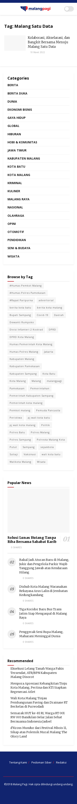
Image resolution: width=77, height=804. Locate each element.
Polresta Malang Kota (51, 439)
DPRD (52, 329)
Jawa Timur (17, 150)
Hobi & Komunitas (22, 142)
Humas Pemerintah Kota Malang (31, 344)
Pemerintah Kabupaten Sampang (31, 395)
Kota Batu (16, 166)
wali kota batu (51, 454)
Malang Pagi (20, 784)
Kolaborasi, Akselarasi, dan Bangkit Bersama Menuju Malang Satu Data (49, 42)
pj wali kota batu (39, 417)
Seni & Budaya (18, 248)
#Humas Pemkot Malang (26, 285)
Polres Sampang (20, 439)
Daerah (59, 315)
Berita (12, 85)
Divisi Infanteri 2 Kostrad (26, 329)
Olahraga (15, 216)
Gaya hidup (16, 118)
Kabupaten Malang (23, 158)
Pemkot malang (20, 410)
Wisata (13, 256)
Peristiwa (16, 417)
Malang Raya (18, 199)
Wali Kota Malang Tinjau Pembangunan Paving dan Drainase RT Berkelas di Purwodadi (39, 702)
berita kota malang (49, 307)
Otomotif (15, 232)
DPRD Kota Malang (22, 337)
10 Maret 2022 (37, 52)
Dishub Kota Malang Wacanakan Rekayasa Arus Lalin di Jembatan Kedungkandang (43, 591)
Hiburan (14, 134)
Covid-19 (42, 315)
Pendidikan (16, 240)
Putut (13, 447)
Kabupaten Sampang (23, 373)
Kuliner (13, 191)
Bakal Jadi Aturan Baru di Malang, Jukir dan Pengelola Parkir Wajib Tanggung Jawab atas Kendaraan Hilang (44, 566)
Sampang (29, 447)
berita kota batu (20, 307)
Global (13, 126)
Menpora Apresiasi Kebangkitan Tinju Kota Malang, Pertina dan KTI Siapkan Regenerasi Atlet (38, 688)
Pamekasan (17, 388)
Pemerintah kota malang (26, 402)
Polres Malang (40, 432)
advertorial (46, 300)
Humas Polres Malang (24, 351)
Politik (45, 425)
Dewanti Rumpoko (22, 322)
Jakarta (48, 351)
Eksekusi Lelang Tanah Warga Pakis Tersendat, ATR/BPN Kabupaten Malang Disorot (37, 673)
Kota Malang (18, 175)
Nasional (15, 207)
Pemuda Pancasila (48, 410)
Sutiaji (14, 454)
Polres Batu (17, 432)
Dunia (12, 101)
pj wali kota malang (23, 425)
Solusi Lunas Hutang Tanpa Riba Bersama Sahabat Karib (31, 540)
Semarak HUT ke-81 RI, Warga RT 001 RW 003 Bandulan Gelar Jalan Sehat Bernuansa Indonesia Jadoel (37, 717)
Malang (36, 380)
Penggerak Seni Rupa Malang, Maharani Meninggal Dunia (41, 634)
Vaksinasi (30, 454)
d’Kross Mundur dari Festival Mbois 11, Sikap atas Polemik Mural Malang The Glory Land (38, 732)
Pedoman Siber (41, 762)
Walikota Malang (20, 461)
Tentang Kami (18, 762)
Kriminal (14, 183)
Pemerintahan (39, 388)
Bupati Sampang (20, 315)
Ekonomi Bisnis (19, 110)
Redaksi (61, 762)
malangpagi (54, 380)
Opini (11, 224)
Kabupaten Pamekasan (25, 366)
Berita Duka (17, 93)
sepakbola (47, 447)
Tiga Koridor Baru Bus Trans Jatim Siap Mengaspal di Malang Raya (43, 613)
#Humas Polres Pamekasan (28, 292)
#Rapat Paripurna (21, 300)
